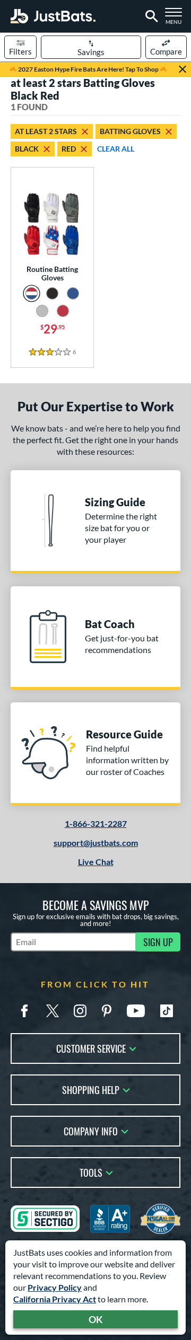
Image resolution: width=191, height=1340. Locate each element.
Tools (91, 1172)
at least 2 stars (46, 131)
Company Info (91, 1130)
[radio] (31, 293)
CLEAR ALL (115, 148)
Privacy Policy (55, 1287)
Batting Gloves (130, 131)
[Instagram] (80, 1010)
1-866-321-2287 (96, 823)
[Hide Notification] (182, 69)
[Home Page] (53, 16)
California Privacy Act (54, 1299)
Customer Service (91, 1048)
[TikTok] (166, 1010)
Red (69, 148)
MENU (176, 19)
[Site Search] (150, 16)
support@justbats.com (96, 843)
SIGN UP (158, 942)
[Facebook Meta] (24, 1010)
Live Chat (96, 862)
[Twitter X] (52, 1010)
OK (96, 1319)
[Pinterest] (106, 1010)
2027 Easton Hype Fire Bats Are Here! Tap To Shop (88, 69)
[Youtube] (136, 1010)
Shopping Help (90, 1089)
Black (27, 148)
